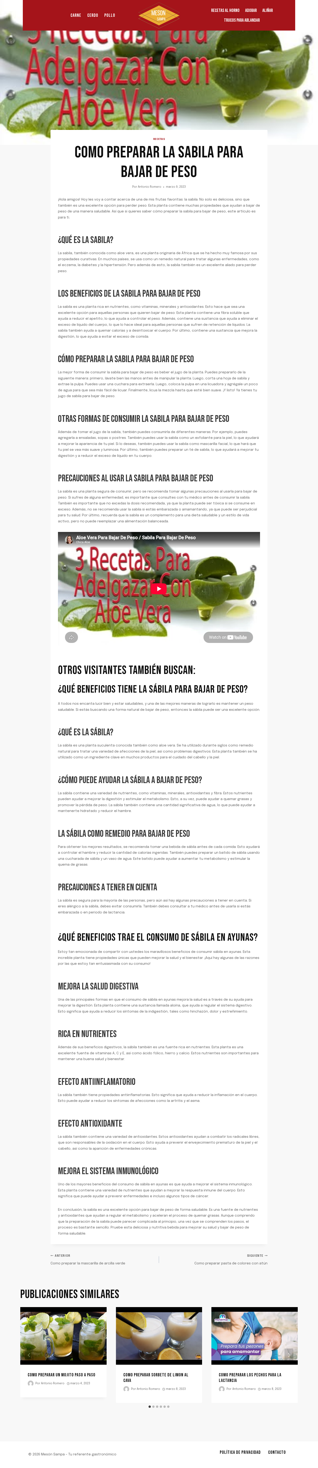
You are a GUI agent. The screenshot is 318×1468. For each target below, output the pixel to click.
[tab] (150, 1407)
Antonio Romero (149, 187)
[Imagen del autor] (31, 1383)
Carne (76, 15)
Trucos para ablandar (242, 20)
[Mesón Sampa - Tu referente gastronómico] (159, 15)
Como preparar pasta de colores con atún (230, 1260)
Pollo (109, 15)
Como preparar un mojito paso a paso (61, 1375)
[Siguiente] (288, 1355)
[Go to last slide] (29, 1355)
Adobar (251, 10)
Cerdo (92, 15)
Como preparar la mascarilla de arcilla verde (88, 1260)
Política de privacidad (240, 1452)
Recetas (159, 139)
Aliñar (267, 10)
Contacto (277, 1452)
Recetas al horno (225, 10)
